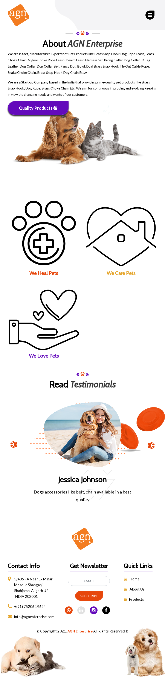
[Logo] (82, 544)
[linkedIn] (81, 610)
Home (134, 579)
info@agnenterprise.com (34, 616)
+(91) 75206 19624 (30, 606)
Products (136, 599)
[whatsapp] (68, 610)
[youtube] (106, 610)
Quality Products (36, 108)
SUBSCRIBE (89, 596)
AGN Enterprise (80, 631)
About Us (137, 589)
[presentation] (14, 445)
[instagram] (93, 610)
